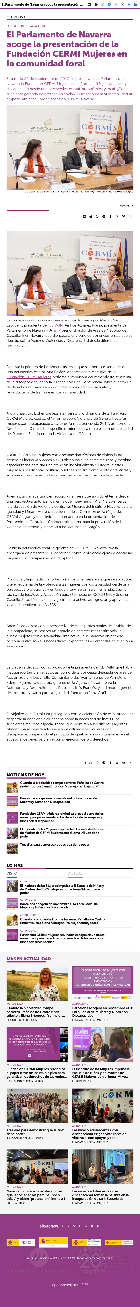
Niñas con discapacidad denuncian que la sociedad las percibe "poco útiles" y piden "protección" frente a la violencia (37, 1197)
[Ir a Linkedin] (80, 1226)
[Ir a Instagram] (86, 1226)
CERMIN (55, 325)
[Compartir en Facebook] (116, 4)
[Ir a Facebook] (63, 1226)
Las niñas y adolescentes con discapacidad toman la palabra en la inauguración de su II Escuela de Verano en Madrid (100, 1197)
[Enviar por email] (89, 4)
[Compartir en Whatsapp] (103, 4)
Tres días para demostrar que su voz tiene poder (55, 844)
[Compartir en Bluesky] (129, 4)
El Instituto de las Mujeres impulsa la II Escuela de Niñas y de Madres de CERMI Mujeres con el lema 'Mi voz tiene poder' (61, 832)
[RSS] (98, 1226)
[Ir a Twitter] (68, 1226)
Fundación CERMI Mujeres (29, 377)
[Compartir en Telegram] (109, 4)
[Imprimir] (96, 4)
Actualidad (16, 16)
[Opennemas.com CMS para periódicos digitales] (70, 1285)
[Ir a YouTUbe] (92, 1226)
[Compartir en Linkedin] (135, 4)
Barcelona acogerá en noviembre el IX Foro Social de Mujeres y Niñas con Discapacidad (58, 800)
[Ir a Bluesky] (74, 1226)
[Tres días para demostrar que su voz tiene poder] (12, 848)
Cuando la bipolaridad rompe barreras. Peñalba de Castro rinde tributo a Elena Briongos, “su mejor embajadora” (62, 784)
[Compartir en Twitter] (122, 4)
